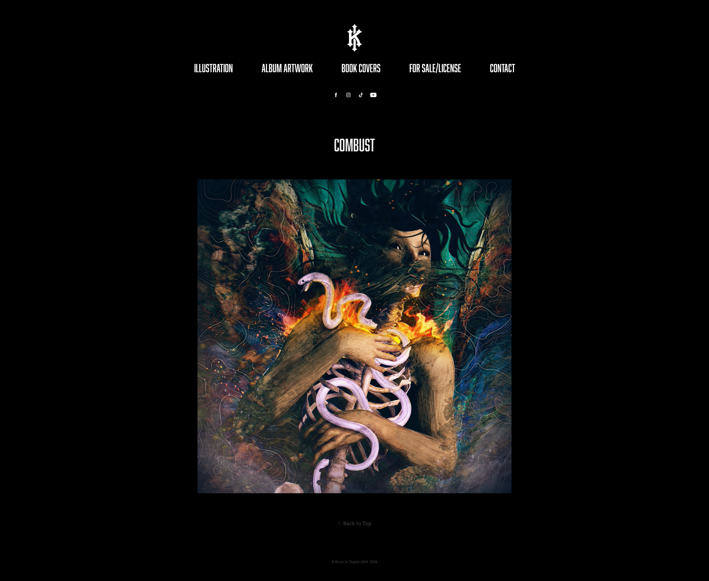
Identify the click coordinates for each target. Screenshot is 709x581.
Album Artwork (287, 68)
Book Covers (361, 68)
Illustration (213, 68)
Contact (502, 68)
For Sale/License (435, 68)
